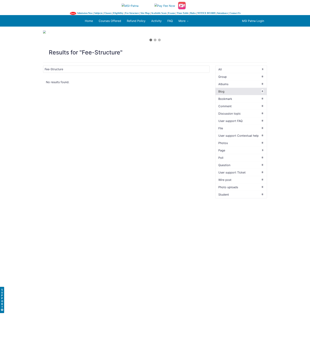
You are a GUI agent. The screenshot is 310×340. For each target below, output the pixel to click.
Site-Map (145, 13)
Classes (107, 13)
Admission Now (85, 13)
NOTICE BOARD (206, 13)
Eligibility (118, 13)
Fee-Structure (132, 13)
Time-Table (183, 13)
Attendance (222, 13)
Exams (171, 13)
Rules (193, 13)
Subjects (98, 13)
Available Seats (158, 13)
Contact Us (235, 13)
